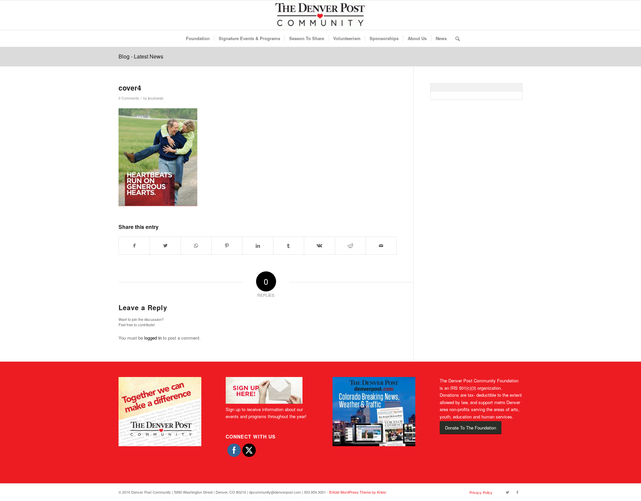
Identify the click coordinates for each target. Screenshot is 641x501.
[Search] (455, 38)
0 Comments (129, 98)
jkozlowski (155, 98)
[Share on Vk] (319, 245)
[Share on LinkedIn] (257, 245)
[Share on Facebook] (134, 245)
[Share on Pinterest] (227, 245)
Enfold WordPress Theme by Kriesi (357, 492)
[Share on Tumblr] (288, 245)
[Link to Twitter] (507, 492)
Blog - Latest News (141, 56)
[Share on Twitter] (165, 245)
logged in (153, 338)
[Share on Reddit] (350, 245)
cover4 (130, 88)
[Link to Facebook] (517, 492)
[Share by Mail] (381, 245)
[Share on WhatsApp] (196, 245)
